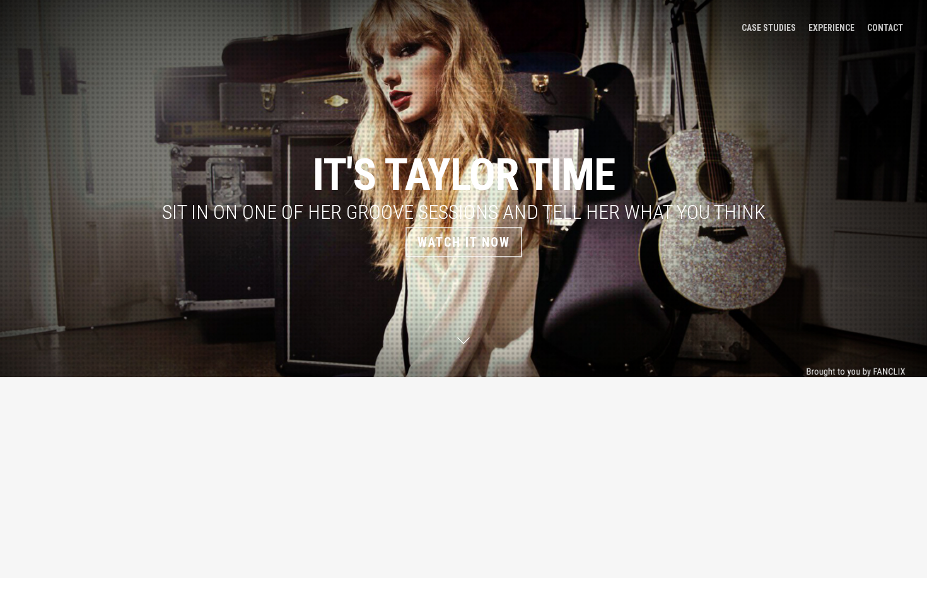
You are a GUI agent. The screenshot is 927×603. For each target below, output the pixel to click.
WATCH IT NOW (463, 242)
